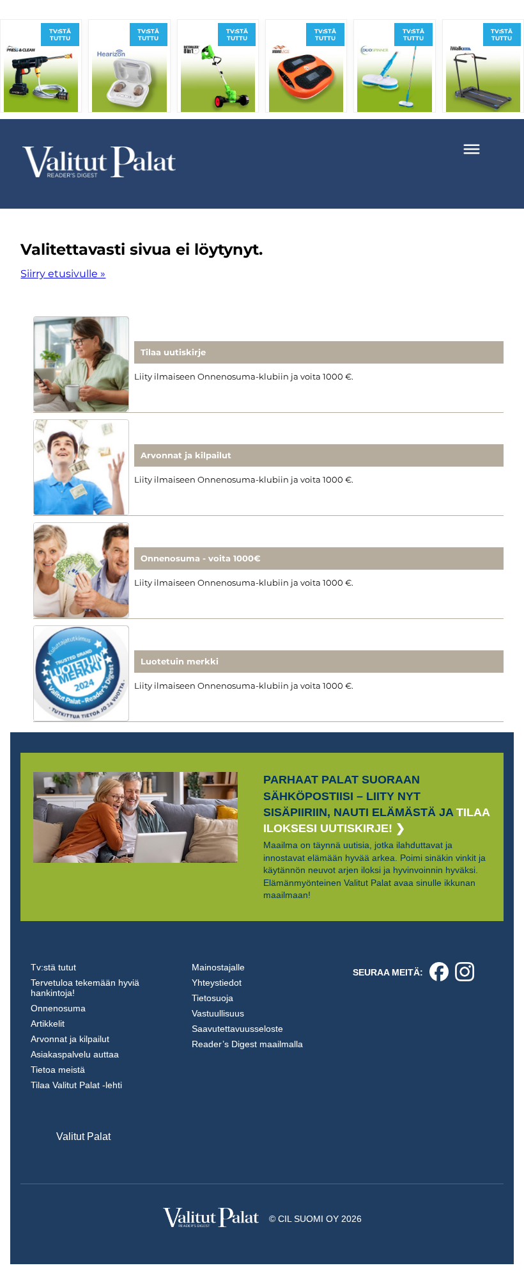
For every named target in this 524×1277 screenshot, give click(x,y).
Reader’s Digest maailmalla (247, 1044)
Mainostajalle (218, 967)
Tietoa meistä (58, 1069)
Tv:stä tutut (53, 967)
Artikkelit (48, 1023)
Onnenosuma (58, 1008)
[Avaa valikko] (471, 149)
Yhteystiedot (217, 982)
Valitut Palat (83, 1136)
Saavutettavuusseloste (237, 1029)
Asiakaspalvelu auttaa (75, 1054)
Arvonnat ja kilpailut (70, 1039)
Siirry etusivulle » (62, 274)
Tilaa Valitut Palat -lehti (76, 1085)
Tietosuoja (212, 998)
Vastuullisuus (218, 1013)
